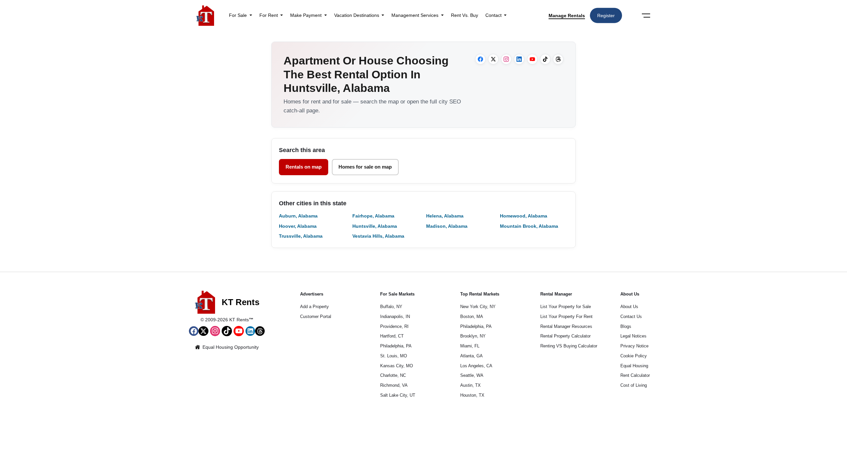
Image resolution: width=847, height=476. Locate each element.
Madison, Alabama (447, 226)
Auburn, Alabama (298, 215)
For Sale (238, 15)
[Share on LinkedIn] (519, 59)
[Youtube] (239, 331)
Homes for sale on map (365, 167)
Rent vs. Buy (464, 15)
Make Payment (306, 15)
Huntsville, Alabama (374, 226)
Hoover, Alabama (298, 226)
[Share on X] (493, 59)
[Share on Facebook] (480, 59)
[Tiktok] (227, 331)
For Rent (269, 15)
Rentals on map (304, 167)
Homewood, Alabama (523, 215)
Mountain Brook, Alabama (529, 226)
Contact (494, 15)
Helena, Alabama (445, 215)
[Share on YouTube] (532, 59)
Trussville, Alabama (301, 236)
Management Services (415, 15)
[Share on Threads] (558, 59)
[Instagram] (215, 331)
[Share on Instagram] (506, 59)
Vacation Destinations (357, 15)
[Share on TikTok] (545, 59)
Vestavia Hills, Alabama (378, 236)
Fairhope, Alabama (373, 215)
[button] (194, 331)
